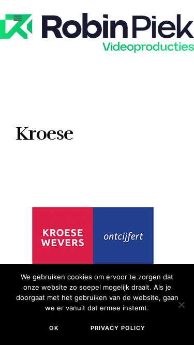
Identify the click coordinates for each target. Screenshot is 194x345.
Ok (53, 328)
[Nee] (181, 304)
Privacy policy (118, 328)
